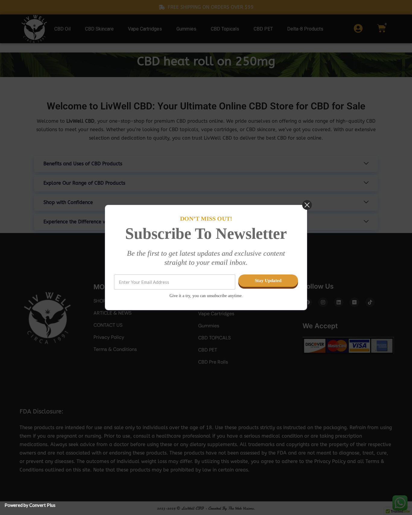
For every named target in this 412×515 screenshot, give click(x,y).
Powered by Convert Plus (30, 505)
